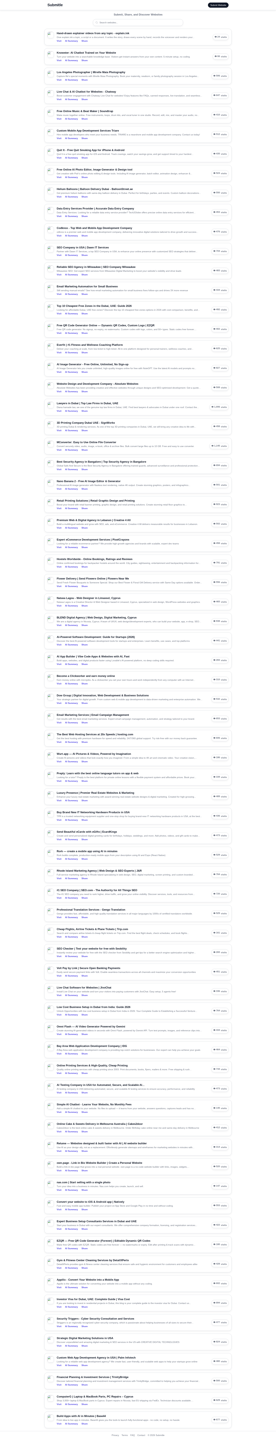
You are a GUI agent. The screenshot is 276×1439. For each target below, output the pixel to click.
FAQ (132, 1435)
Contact (141, 1435)
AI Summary (71, 41)
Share (84, 41)
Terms (125, 1435)
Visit (59, 41)
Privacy (115, 1435)
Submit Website (218, 5)
